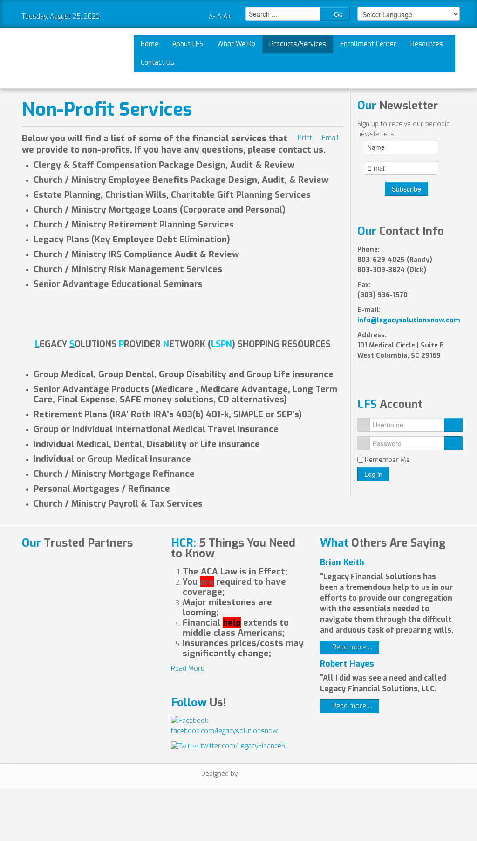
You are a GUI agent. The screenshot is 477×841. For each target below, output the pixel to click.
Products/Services (297, 44)
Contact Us (157, 62)
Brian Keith (342, 562)
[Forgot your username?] (453, 425)
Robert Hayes (347, 663)
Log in (373, 474)
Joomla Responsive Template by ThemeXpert (258, 775)
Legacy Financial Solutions (55, 58)
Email (330, 137)
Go (337, 14)
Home (149, 44)
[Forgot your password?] (453, 443)
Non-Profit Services (107, 109)
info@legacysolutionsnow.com (408, 320)
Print (305, 137)
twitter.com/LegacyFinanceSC (244, 745)
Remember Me (387, 459)
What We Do (236, 44)
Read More (187, 668)
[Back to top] (244, 818)
